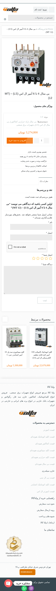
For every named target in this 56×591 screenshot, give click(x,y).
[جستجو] (10, 18)
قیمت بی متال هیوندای (45, 464)
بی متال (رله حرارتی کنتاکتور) (23, 122)
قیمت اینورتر (49, 430)
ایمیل (49, 233)
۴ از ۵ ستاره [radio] (38, 258)
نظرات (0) (44, 181)
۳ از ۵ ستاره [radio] (42, 258)
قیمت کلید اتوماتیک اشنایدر (43, 484)
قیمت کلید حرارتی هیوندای (43, 457)
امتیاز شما (47, 255)
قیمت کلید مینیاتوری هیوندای (42, 450)
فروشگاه (42, 29)
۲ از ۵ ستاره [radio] (46, 258)
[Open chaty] (8, 583)
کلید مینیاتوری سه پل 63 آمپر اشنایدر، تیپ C (14, 353)
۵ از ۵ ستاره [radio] (34, 258)
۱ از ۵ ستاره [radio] (50, 258)
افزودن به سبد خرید (17, 140)
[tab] (45, 181)
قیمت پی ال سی (47, 478)
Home (50, 29)
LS (41, 117)
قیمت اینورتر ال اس (46, 491)
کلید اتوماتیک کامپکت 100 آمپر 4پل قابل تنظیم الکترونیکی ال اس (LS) (41, 355)
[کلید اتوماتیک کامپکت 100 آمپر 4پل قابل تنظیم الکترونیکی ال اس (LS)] (41, 337)
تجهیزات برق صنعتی (25, 125)
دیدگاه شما (46, 264)
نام (50, 222)
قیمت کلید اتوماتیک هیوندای (43, 437)
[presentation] (5, 319)
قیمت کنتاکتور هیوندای (45, 444)
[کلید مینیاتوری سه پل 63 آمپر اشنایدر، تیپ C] (14, 337)
